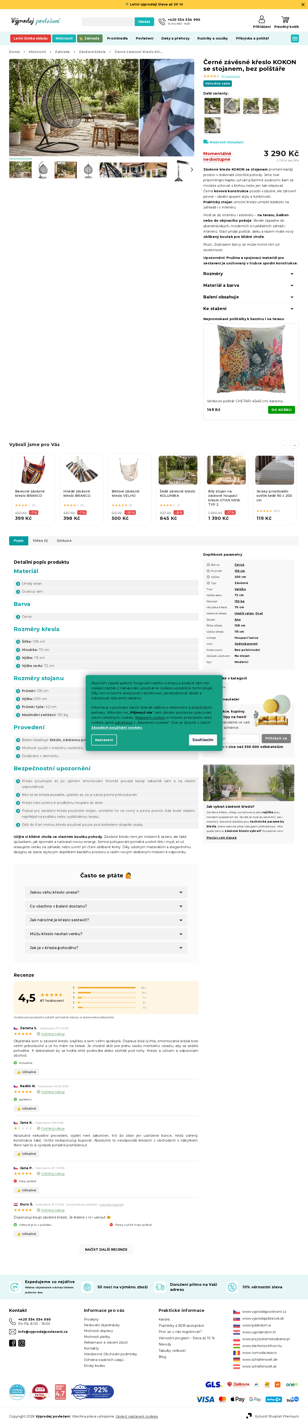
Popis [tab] (19, 541)
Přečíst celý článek (222, 837)
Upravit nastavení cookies (137, 1416)
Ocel (259, 613)
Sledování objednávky (102, 1325)
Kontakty (91, 1348)
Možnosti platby (97, 1337)
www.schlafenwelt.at (259, 1366)
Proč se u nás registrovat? (180, 1332)
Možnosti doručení (226, 142)
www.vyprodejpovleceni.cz (264, 1312)
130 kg (240, 601)
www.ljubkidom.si (256, 1325)
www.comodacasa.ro (259, 1353)
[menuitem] (30, 38)
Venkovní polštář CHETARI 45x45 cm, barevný (245, 401)
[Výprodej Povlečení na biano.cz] (60, 1392)
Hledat (144, 22)
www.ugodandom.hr (259, 1332)
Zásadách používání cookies (116, 728)
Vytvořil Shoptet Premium (277, 1416)
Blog (162, 1357)
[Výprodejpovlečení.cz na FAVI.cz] (40, 1392)
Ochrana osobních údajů (104, 1360)
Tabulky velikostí (172, 1351)
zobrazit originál (111, 1204)
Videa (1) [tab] (40, 541)
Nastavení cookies (150, 718)
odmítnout (123, 722)
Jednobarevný (246, 643)
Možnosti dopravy (98, 1331)
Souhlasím (203, 740)
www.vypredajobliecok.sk (263, 1318)
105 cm (240, 571)
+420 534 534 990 (34, 1319)
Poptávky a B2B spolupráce (181, 1325)
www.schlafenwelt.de (259, 1360)
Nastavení (104, 740)
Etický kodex (94, 1366)
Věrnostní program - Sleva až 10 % (187, 1338)
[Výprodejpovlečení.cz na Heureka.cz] (17, 1392)
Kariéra (164, 1319)
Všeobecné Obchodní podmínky (110, 1354)
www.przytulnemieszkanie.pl (266, 1339)
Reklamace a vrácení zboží (106, 1342)
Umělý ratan (244, 613)
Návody (165, 1344)
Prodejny (91, 1319)
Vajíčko (240, 589)
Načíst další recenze (106, 1249)
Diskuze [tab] (64, 541)
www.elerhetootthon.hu (262, 1346)
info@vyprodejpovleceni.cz (43, 1332)
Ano (238, 619)
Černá (239, 564)
